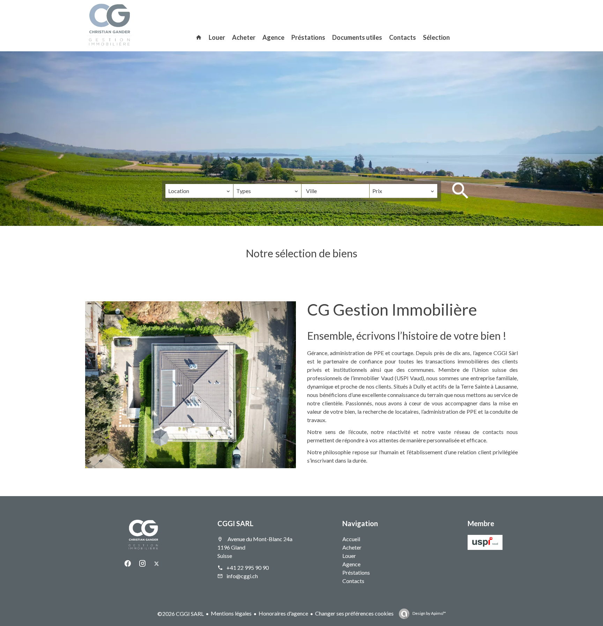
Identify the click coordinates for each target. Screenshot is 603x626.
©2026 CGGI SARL (180, 613)
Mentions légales (231, 613)
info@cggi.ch (242, 576)
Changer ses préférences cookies (354, 613)
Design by (429, 613)
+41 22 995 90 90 (247, 567)
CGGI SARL (235, 523)
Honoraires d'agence (283, 613)
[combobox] (199, 191)
